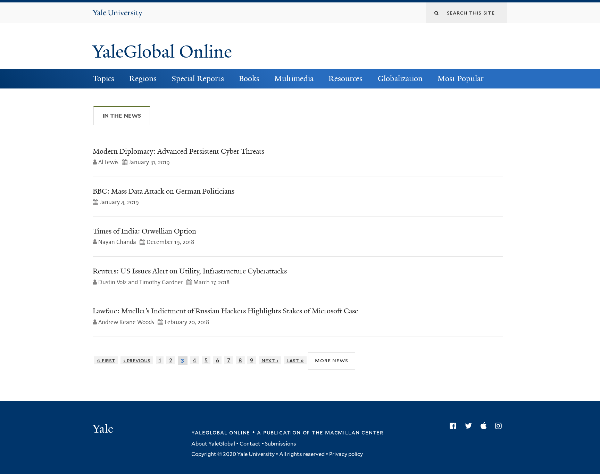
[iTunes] (485, 426)
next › (269, 360)
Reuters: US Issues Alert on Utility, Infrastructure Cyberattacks (190, 271)
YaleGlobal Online (162, 51)
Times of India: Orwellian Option (144, 231)
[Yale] (104, 429)
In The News (126, 115)
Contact (250, 444)
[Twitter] (470, 426)
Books (249, 79)
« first (106, 360)
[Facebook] (455, 426)
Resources (345, 79)
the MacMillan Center (347, 432)
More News (331, 360)
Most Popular (461, 79)
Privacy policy (346, 454)
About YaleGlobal (213, 444)
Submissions (280, 444)
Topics (103, 79)
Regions (143, 79)
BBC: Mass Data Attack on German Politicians (163, 191)
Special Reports (198, 79)
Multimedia (294, 79)
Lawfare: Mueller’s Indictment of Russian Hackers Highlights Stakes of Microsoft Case (225, 310)
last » (295, 360)
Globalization (400, 79)
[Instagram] (500, 426)
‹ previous (136, 360)
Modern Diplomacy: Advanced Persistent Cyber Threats (178, 151)
